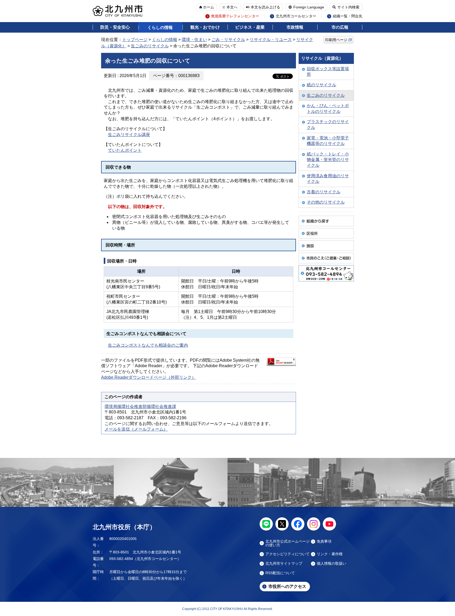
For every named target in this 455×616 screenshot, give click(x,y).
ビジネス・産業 (250, 27)
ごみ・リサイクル (228, 39)
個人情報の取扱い (331, 563)
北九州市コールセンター (296, 16)
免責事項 (324, 541)
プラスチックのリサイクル (328, 124)
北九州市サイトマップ (283, 563)
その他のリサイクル (326, 202)
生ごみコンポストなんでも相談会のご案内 (148, 345)
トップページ (134, 39)
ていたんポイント (125, 150)
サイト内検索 (348, 7)
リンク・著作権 (330, 554)
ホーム (208, 7)
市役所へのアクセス (287, 586)
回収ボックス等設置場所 (328, 72)
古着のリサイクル (323, 192)
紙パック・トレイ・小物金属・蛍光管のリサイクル (328, 160)
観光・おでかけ (205, 27)
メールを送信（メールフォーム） (136, 429)
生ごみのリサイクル (150, 46)
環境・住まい (194, 39)
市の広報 (340, 27)
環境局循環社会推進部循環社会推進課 (140, 406)
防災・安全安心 (115, 27)
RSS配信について (280, 573)
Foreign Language (308, 7)
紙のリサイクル (321, 85)
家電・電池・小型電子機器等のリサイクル (328, 141)
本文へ (232, 7)
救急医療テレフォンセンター (235, 16)
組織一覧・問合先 (347, 16)
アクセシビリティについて (287, 554)
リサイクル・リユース (271, 39)
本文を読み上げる (265, 7)
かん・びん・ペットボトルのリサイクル (328, 108)
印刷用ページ (336, 40)
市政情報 (294, 27)
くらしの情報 (160, 27)
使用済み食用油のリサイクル (328, 179)
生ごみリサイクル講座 (129, 134)
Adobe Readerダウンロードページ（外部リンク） (148, 377)
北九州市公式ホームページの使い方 (287, 543)
